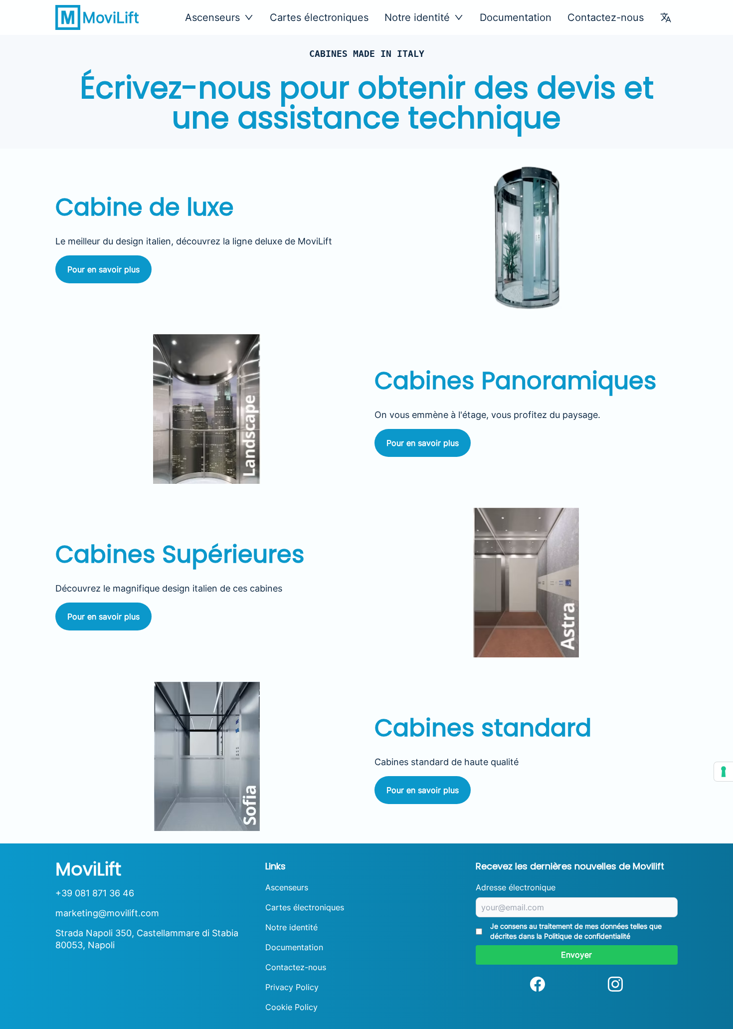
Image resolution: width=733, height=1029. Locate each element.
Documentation (515, 17)
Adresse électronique (515, 887)
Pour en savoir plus (103, 269)
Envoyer (576, 955)
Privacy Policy (292, 987)
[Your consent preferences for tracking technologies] (723, 771)
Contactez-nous (605, 17)
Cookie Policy (291, 1007)
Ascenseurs (286, 887)
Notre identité (291, 927)
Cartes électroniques (319, 17)
